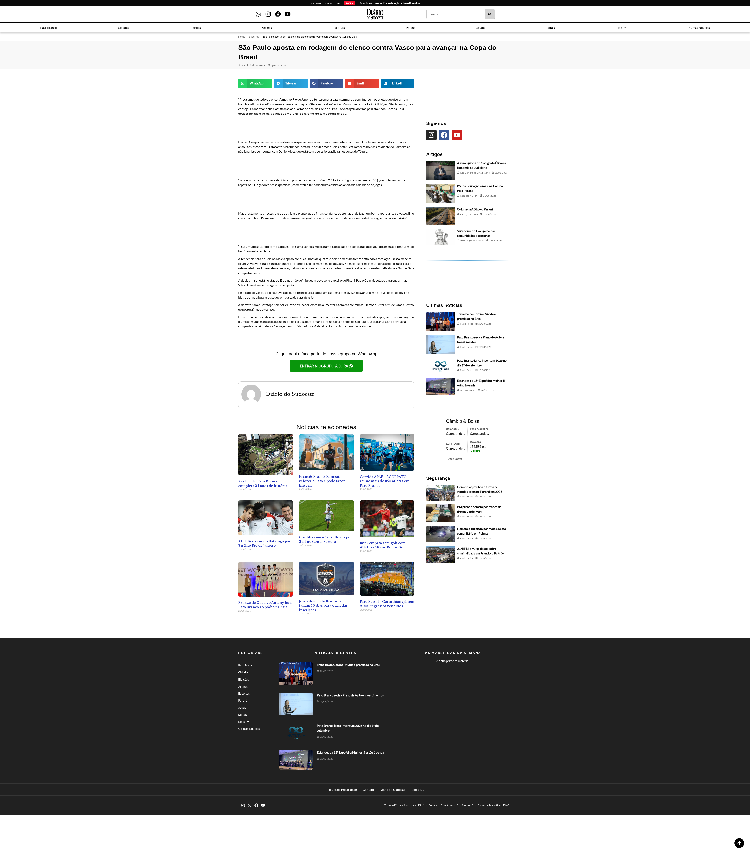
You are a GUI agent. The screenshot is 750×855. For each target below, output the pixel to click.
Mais (241, 721)
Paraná (242, 700)
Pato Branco (246, 665)
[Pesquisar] (490, 14)
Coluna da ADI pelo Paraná (475, 209)
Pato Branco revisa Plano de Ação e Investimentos (350, 695)
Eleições (243, 679)
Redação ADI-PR (469, 195)
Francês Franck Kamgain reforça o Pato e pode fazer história (322, 481)
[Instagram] (268, 14)
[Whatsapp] (258, 14)
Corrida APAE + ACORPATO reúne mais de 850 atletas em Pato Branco (385, 481)
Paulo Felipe (466, 323)
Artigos (243, 686)
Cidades (243, 672)
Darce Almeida (468, 390)
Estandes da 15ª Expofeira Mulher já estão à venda (350, 752)
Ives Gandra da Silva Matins (475, 172)
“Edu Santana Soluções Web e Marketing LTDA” (482, 805)
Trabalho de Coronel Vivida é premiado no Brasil (349, 664)
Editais (242, 714)
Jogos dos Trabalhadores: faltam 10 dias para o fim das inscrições (323, 605)
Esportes (254, 36)
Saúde (242, 707)
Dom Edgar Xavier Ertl (472, 240)
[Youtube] (288, 14)
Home (241, 36)
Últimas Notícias (249, 728)
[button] (255, 83)
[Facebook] (278, 14)
